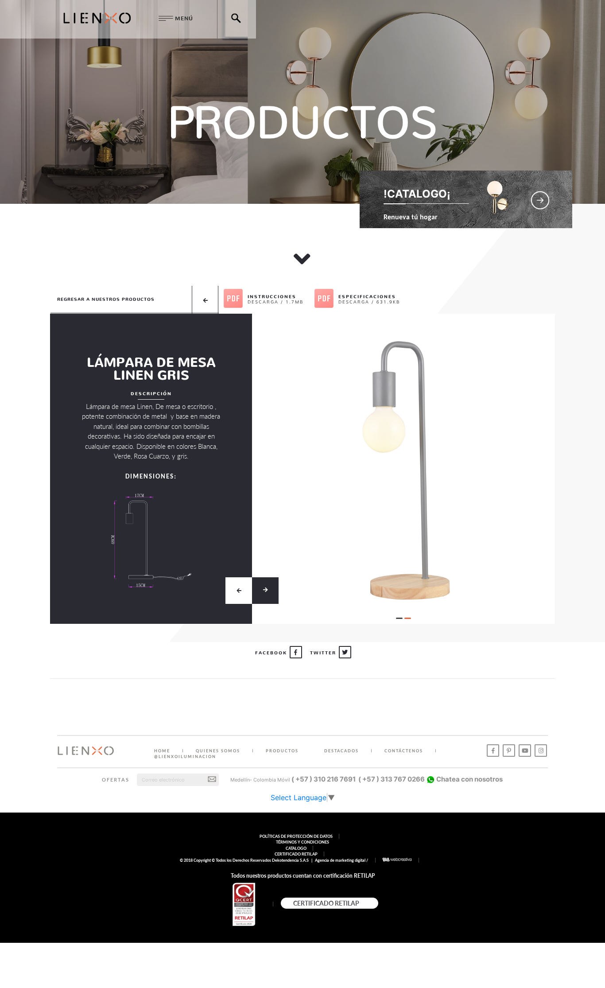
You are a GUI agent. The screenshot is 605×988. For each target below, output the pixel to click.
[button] (399, 618)
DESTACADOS (341, 750)
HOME (162, 750)
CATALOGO (296, 848)
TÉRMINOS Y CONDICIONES (302, 842)
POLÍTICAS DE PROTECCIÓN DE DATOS (296, 836)
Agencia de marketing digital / (342, 860)
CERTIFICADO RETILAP (296, 854)
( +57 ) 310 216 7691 (323, 779)
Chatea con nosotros (469, 779)
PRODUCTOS (282, 750)
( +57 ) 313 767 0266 (391, 779)
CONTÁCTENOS (403, 750)
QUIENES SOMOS (218, 750)
